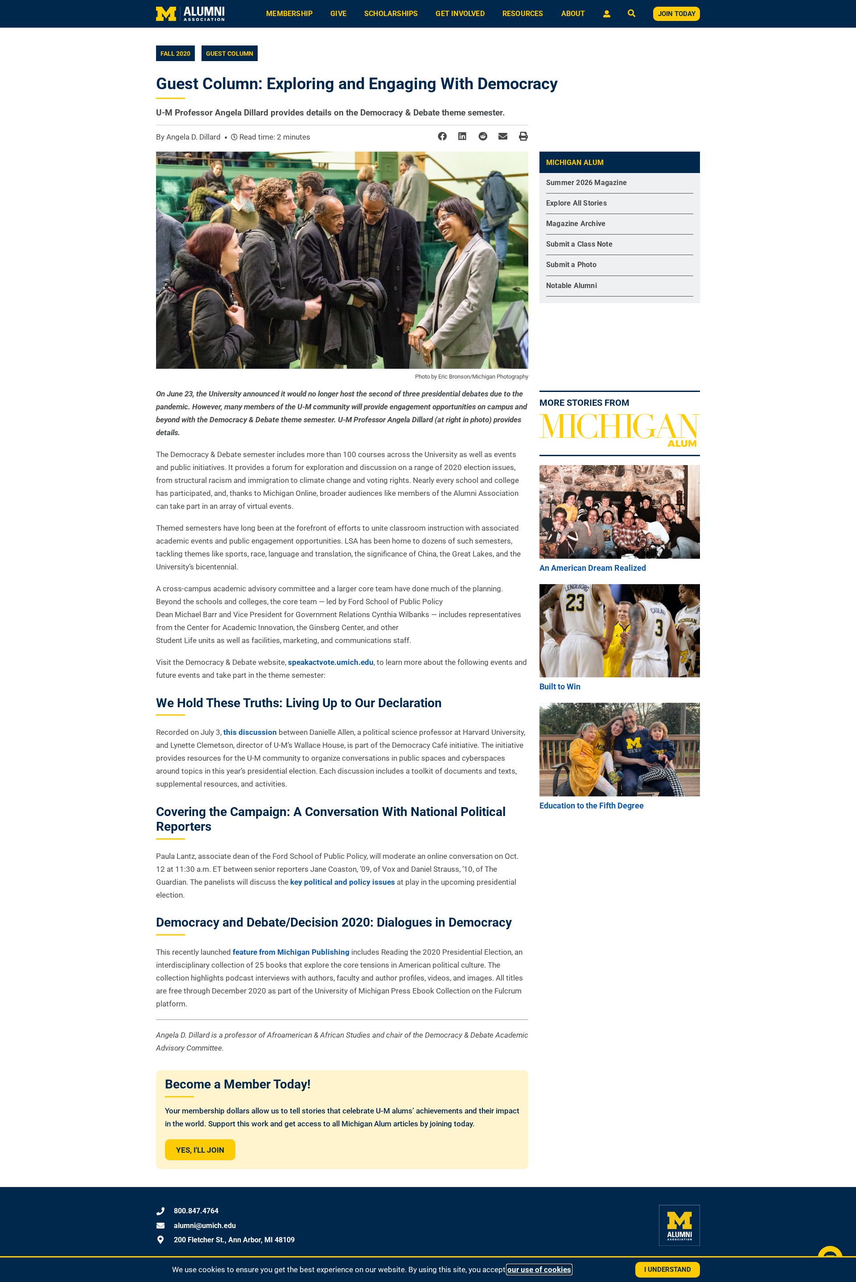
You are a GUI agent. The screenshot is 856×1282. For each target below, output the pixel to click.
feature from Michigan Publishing (291, 952)
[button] (442, 136)
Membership (289, 13)
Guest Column (229, 53)
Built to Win (559, 686)
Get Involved (460, 13)
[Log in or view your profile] (606, 14)
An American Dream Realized (592, 568)
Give (338, 13)
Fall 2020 (175, 53)
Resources (522, 13)
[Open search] (631, 14)
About (573, 13)
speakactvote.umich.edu (331, 662)
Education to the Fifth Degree (591, 805)
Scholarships (391, 13)
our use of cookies (539, 1269)
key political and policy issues (342, 882)
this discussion (250, 732)
